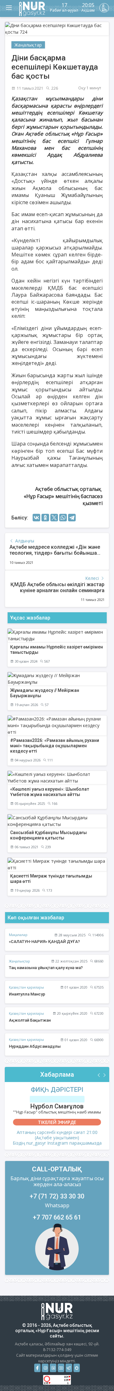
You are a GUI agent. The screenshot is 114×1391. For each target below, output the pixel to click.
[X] (54, 517)
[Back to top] (96, 1373)
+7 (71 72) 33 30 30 (57, 1196)
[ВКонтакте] (36, 517)
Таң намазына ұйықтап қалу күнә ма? (46, 967)
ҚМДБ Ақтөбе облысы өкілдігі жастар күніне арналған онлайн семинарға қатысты (57, 590)
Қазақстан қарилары (26, 987)
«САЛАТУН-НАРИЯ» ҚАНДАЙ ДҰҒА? (44, 941)
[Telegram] (72, 517)
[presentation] (99, 1075)
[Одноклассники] (45, 517)
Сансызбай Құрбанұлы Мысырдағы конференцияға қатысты (48, 835)
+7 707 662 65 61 (57, 1217)
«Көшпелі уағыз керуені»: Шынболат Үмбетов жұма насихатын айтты (49, 792)
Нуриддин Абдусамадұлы (35, 1046)
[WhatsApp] (63, 517)
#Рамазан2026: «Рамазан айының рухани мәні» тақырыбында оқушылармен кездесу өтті (54, 746)
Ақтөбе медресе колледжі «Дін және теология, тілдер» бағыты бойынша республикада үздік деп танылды (55, 553)
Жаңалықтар (28, 45)
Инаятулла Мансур (27, 994)
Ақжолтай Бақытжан (30, 1020)
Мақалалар (18, 934)
